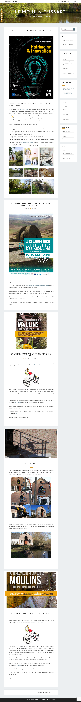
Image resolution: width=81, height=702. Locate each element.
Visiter (74, 1)
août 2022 (65, 106)
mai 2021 (64, 109)
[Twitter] (2, 12)
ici (16, 413)
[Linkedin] (2, 14)
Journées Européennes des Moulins (31, 613)
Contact (69, 1)
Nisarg (53, 699)
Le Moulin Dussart (11, 1)
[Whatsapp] (2, 17)
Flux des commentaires (68, 155)
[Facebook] (2, 10)
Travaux (64, 136)
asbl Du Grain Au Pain (38, 365)
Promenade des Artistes (27, 142)
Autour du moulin (66, 131)
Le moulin (63, 1)
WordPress (44, 699)
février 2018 (65, 114)
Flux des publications (67, 153)
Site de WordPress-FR (67, 158)
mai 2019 (64, 111)
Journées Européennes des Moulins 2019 (31, 355)
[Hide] (1, 23)
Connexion (65, 150)
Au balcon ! (31, 463)
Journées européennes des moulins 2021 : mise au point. (31, 204)
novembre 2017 (66, 119)
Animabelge (18, 402)
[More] (2, 21)
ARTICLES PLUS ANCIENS (44, 692)
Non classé (65, 133)
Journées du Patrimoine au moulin (31, 30)
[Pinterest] (2, 15)
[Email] (2, 19)
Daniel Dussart (36, 32)
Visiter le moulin (66, 138)
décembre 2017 (66, 116)
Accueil (57, 1)
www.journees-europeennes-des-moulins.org (38, 285)
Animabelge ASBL (24, 109)
